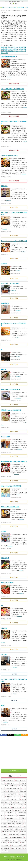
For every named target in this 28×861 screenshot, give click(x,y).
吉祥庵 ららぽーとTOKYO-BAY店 (10, 389)
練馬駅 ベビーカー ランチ (13, 783)
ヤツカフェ (4, 628)
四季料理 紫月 (5, 303)
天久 (2, 605)
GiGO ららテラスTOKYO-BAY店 (10, 507)
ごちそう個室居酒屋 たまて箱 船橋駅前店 (12, 89)
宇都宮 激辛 (17, 810)
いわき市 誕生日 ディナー (13, 818)
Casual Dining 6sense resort (9, 155)
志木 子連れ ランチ (16, 848)
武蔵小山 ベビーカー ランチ (13, 796)
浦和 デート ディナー (8, 780)
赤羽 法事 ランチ (10, 813)
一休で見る (14, 674)
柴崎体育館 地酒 (14, 834)
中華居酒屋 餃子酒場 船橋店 (9, 56)
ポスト (11, 735)
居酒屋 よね (4, 186)
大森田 (3, 705)
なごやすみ (4, 263)
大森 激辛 (13, 785)
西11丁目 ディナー (16, 807)
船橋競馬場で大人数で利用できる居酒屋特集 (13, 49)
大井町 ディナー (14, 799)
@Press (14, 857)
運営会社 (6, 856)
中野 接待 (19, 823)
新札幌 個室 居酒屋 (12, 791)
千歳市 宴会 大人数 (11, 815)
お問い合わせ (12, 856)
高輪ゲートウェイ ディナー (13, 788)
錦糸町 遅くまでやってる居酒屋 (10, 832)
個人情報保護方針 (20, 856)
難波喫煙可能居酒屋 (11, 794)
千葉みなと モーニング (14, 826)
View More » (9, 76)
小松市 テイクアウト (16, 845)
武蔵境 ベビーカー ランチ (16, 821)
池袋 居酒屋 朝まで (19, 829)
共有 (25, 735)
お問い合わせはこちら (14, 770)
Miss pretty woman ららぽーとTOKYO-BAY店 (14, 241)
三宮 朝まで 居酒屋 (13, 842)
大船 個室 (12, 802)
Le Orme (3, 531)
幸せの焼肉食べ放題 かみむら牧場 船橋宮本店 (14, 461)
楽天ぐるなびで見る (14, 83)
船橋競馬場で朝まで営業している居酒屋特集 (13, 47)
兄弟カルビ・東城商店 (7, 582)
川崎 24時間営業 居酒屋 (16, 837)
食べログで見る (14, 207)
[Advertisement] (14, 752)
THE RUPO (4, 654)
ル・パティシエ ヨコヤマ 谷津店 (10, 283)
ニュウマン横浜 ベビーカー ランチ (14, 804)
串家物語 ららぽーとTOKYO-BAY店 (11, 410)
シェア (4, 735)
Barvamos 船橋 (5, 437)
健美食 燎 (3, 369)
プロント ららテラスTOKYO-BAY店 (11, 486)
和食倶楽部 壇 (5, 558)
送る (18, 735)
